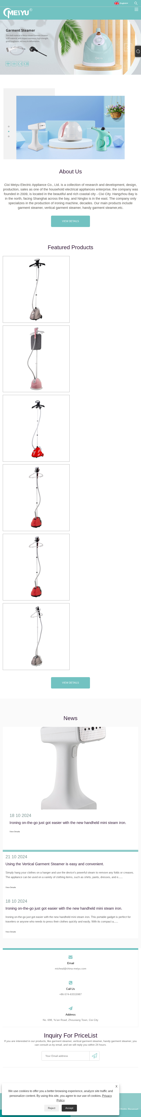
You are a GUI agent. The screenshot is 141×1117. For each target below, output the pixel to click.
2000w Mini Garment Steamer (36, 567)
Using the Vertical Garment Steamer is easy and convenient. (55, 864)
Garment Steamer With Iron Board (36, 358)
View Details (70, 221)
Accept (69, 1108)
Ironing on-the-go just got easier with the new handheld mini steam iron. (68, 823)
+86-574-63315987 (70, 994)
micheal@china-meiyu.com (70, 968)
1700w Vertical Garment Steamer (36, 428)
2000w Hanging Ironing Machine (36, 497)
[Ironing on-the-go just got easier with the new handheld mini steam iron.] (70, 768)
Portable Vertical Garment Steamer (36, 636)
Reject (51, 1108)
